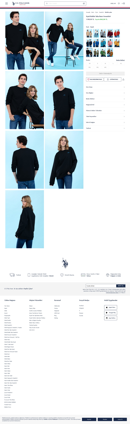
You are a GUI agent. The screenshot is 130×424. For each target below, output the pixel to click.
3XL (97, 67)
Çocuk (5, 313)
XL (121, 63)
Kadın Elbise (7, 364)
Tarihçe (56, 308)
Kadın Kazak (7, 388)
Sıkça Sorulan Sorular (34, 327)
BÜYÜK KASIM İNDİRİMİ (10, 402)
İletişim (30, 306)
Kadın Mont (7, 368)
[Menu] (6, 3)
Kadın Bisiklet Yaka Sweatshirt (11, 380)
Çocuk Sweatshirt (8, 392)
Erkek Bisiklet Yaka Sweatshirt (11, 332)
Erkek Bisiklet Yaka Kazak (10, 342)
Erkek (5, 311)
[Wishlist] (119, 3)
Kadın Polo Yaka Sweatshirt (10, 383)
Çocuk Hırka (7, 397)
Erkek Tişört (7, 318)
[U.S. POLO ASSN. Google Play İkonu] (115, 312)
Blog (55, 315)
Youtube (81, 315)
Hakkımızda (57, 306)
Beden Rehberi (120, 60)
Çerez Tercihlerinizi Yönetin (35, 313)
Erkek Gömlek (7, 320)
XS (89, 63)
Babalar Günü (7, 407)
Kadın (92, 12)
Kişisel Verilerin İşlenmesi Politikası (37, 318)
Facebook (81, 305)
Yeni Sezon (7, 306)
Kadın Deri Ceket (8, 376)
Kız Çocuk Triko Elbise (9, 400)
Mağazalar (56, 311)
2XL (89, 67)
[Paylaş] (123, 79)
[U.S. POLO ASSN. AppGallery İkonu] (115, 318)
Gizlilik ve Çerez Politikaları (35, 311)
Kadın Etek (6, 366)
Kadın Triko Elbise (8, 385)
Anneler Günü (7, 404)
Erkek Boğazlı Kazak (9, 347)
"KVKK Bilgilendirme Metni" (112, 292)
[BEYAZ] (89, 33)
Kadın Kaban (7, 371)
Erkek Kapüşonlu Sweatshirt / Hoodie (13, 327)
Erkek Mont (7, 354)
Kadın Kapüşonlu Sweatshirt (10, 378)
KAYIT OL (121, 286)
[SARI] (117, 42)
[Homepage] (21, 3)
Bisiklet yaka (108, 12)
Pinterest (81, 313)
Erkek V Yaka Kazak (8, 344)
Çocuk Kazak (7, 395)
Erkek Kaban (7, 359)
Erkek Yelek (7, 356)
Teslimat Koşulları (33, 325)
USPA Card (56, 313)
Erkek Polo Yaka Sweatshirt (10, 330)
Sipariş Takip (32, 308)
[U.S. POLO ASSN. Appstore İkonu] (115, 307)
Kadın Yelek (7, 373)
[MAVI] (96, 42)
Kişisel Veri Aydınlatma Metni (36, 315)
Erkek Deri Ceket (8, 361)
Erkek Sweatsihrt (8, 325)
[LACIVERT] (89, 42)
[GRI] (96, 33)
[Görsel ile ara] (84, 3)
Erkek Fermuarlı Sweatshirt (10, 335)
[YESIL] (96, 52)
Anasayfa (88, 12)
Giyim (96, 12)
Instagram (81, 308)
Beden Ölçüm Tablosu (34, 323)
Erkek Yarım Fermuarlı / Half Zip (11, 337)
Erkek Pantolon (7, 323)
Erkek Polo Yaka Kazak (9, 349)
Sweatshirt (101, 12)
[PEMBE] (110, 42)
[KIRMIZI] (110, 33)
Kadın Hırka (7, 390)
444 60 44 (31, 330)
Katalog (56, 318)
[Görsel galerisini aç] (24, 41)
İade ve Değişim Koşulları (35, 320)
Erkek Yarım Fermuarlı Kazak (10, 351)
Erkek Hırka (7, 339)
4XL (105, 67)
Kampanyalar (7, 315)
